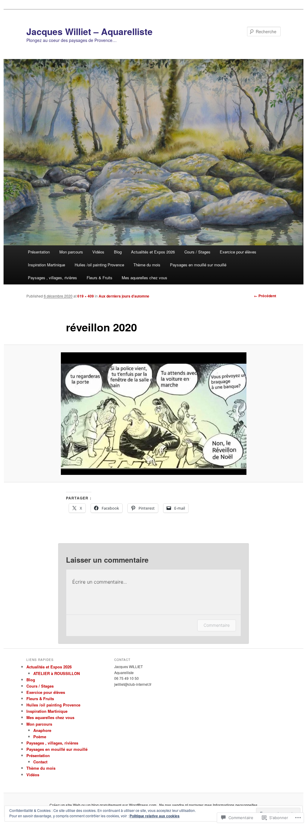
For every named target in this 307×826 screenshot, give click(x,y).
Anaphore (42, 730)
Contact (40, 762)
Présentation (39, 252)
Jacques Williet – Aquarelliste (89, 31)
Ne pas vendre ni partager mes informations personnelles (208, 805)
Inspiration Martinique (46, 265)
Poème (39, 736)
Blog (118, 252)
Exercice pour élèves (238, 252)
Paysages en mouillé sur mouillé (198, 265)
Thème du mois (146, 265)
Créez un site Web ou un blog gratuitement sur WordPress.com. (103, 805)
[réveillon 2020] (153, 413)
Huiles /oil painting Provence (99, 265)
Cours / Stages (197, 252)
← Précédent (265, 295)
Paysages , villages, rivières (52, 277)
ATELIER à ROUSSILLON (56, 673)
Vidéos (98, 252)
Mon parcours (71, 252)
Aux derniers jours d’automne (124, 296)
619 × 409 (85, 296)
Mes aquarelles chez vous (144, 277)
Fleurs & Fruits (99, 277)
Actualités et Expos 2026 (153, 252)
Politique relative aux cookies (155, 816)
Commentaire (217, 625)
